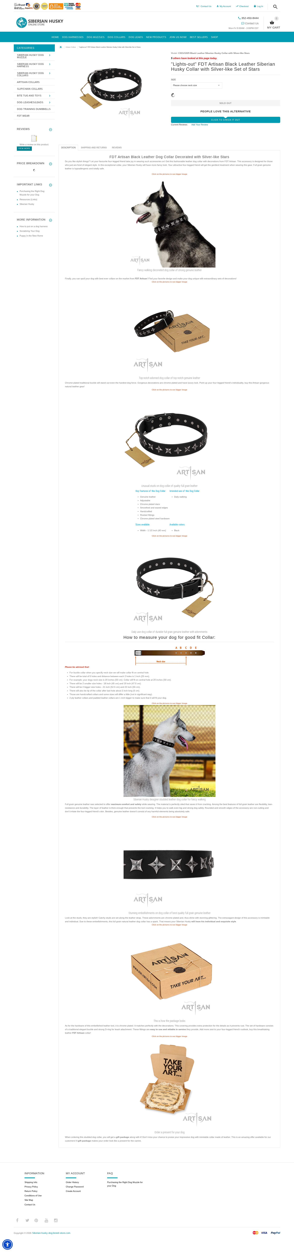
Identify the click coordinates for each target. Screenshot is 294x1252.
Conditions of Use (33, 1195)
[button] (274, 7)
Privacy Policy (31, 1186)
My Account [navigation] (225, 6)
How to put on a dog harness (34, 226)
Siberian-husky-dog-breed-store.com (51, 1233)
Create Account (73, 1191)
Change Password (75, 1186)
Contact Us (252, 23)
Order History (72, 1182)
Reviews (117, 147)
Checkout (244, 6)
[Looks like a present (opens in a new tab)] (169, 1083)
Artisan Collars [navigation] (71, 47)
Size (173, 79)
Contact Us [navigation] (206, 6)
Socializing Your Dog (30, 231)
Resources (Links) (28, 199)
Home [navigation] (61, 47)
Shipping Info (30, 1182)
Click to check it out (225, 120)
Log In (260, 6)
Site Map (28, 1200)
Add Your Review (199, 124)
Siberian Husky (27, 204)
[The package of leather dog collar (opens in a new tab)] (169, 972)
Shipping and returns (94, 147)
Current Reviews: (179, 124)
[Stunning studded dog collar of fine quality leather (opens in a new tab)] (169, 864)
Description (68, 147)
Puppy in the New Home (31, 235)
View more (24, 148)
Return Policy (30, 1191)
